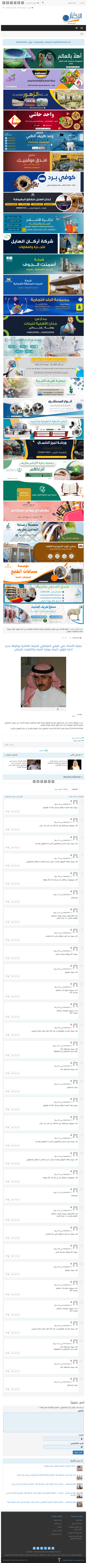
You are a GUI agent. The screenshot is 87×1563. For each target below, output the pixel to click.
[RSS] (4, 3)
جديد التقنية (58, 1523)
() (5, 745)
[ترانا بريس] (59, 1560)
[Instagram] (22, 3)
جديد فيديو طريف (56, 1534)
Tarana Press (15, 1560)
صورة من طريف (57, 1530)
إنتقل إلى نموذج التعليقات (14, 796)
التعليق (81, 1411)
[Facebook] (11, 3)
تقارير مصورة (58, 1520)
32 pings (72, 796)
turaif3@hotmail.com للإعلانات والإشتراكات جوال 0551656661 (43, 42)
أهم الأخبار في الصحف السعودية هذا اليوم (75, 1537)
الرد (12, 811)
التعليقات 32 (79, 796)
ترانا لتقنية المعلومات (69, 1560)
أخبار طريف (79, 1520)
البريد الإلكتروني (77, 1443)
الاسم (81, 1435)
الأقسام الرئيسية (77, 1516)
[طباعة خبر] (57, 709)
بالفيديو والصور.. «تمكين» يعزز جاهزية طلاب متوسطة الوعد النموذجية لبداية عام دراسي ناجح (44, 1484)
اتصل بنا (82, 3)
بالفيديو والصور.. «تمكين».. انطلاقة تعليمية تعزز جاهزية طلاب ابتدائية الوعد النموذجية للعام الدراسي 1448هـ (41, 1494)
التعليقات (75, 789)
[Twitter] (8, 3)
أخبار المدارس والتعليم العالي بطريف (75, 1528)
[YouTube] (19, 3)
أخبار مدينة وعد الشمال (75, 1533)
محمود (74, 716)
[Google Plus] (15, 3)
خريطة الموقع (72, 3)
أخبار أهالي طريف (76, 629)
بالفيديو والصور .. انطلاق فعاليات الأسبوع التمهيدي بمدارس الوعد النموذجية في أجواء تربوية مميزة (41, 1502)
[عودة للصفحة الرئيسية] (71, 18)
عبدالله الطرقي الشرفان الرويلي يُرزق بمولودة (60, 1466)
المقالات (59, 1527)
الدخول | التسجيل (31, 3)
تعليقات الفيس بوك (61, 789)
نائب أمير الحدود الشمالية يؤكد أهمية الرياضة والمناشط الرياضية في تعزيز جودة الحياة (46, 1475)
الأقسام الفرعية (57, 1516)
